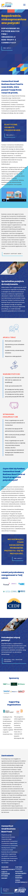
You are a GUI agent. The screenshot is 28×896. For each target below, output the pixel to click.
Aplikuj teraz (6, 890)
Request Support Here (12, 253)
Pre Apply (10, 135)
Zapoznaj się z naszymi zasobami (13, 660)
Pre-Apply (7, 48)
